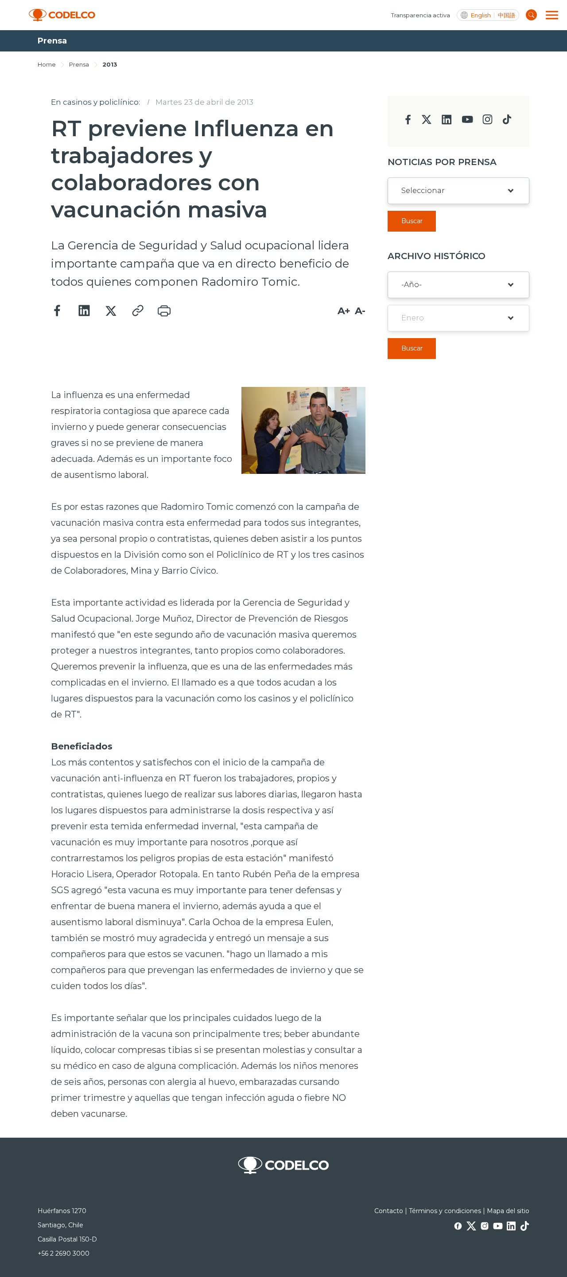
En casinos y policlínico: (95, 102)
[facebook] (408, 122)
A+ (344, 311)
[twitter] (426, 123)
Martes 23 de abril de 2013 (204, 102)
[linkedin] (447, 122)
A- (360, 311)
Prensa (79, 64)
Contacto (388, 1211)
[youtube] (467, 122)
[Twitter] (110, 311)
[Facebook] (57, 311)
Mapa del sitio (508, 1211)
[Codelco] (62, 15)
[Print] (164, 311)
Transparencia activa (420, 15)
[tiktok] (507, 122)
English (481, 15)
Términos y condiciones (445, 1211)
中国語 (506, 15)
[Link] (137, 311)
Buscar (412, 221)
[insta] (487, 122)
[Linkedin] (84, 311)
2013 (109, 64)
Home (47, 64)
